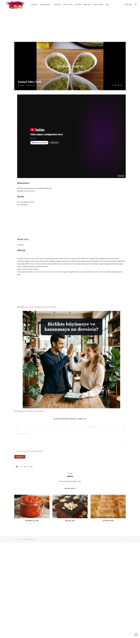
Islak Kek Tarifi (70, 520)
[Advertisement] (70, 23)
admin (22, 85)
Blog (107, 4)
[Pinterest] (118, 85)
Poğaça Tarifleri (98, 4)
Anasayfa (34, 4)
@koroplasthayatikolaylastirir (47, 272)
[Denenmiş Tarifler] (15, 4)
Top (125, 539)
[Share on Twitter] (115, 85)
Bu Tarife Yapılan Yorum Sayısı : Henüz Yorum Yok (29, 411)
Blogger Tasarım (30, 539)
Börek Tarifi (87, 4)
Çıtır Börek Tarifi (108, 520)
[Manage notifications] (136, 634)
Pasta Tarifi (57, 4)
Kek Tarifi (78, 4)
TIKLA (79, 481)
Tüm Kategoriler (45, 4)
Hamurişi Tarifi (68, 4)
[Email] (121, 85)
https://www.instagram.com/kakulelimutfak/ (40, 307)
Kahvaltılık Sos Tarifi (32, 520)
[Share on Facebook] (113, 85)
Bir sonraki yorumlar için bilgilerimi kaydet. (30, 451)
